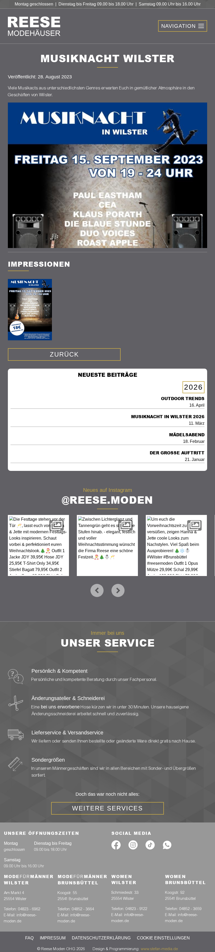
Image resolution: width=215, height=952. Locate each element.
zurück (64, 354)
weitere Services (107, 808)
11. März (168, 420)
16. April (183, 401)
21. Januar (177, 456)
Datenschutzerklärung (101, 938)
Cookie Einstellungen (163, 938)
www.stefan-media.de (159, 948)
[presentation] (97, 590)
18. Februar (187, 438)
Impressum (53, 938)
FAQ (29, 938)
